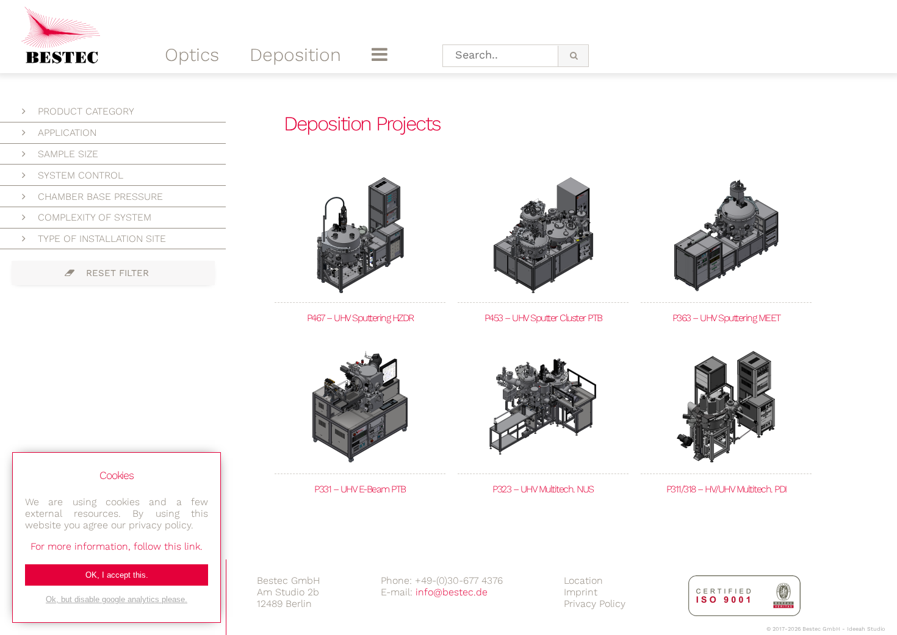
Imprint (580, 592)
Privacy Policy (594, 603)
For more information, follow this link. (117, 546)
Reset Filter (117, 273)
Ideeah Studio (866, 629)
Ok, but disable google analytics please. (116, 599)
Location (583, 580)
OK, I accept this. (116, 575)
